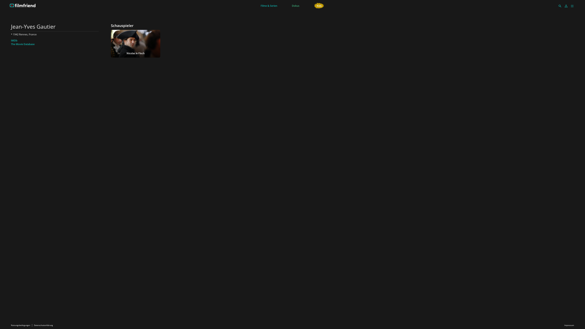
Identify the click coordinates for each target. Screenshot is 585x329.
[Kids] (319, 5)
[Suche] (560, 6)
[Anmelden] (566, 6)
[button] (572, 6)
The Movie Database (23, 44)
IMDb (14, 40)
